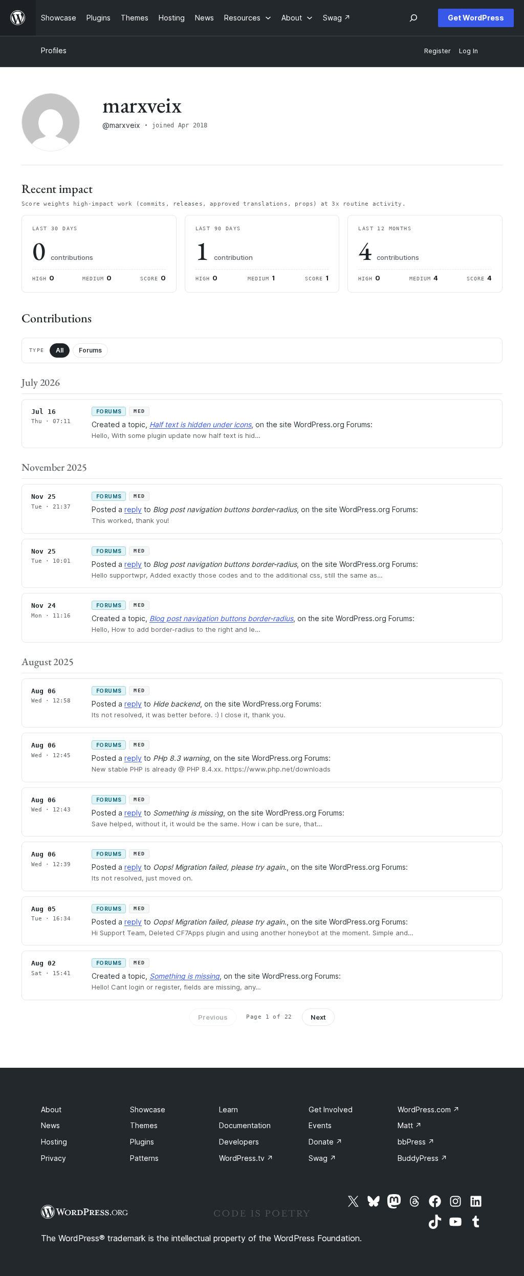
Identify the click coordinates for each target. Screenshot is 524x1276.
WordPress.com (429, 1109)
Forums (90, 350)
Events (320, 1125)
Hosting (54, 1141)
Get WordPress (476, 17)
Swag (322, 1158)
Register (437, 51)
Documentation (245, 1125)
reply (133, 509)
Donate (325, 1141)
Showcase (147, 1109)
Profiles (54, 50)
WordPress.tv (246, 1158)
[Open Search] (413, 18)
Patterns (144, 1158)
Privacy (53, 1158)
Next (318, 1017)
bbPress (416, 1141)
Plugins (142, 1141)
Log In (468, 51)
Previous (213, 1017)
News (50, 1125)
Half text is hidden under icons (200, 424)
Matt (410, 1125)
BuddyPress (422, 1158)
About (51, 1109)
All (59, 350)
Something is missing (184, 976)
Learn (228, 1109)
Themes (144, 1125)
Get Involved (331, 1109)
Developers (239, 1141)
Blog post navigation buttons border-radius (221, 618)
